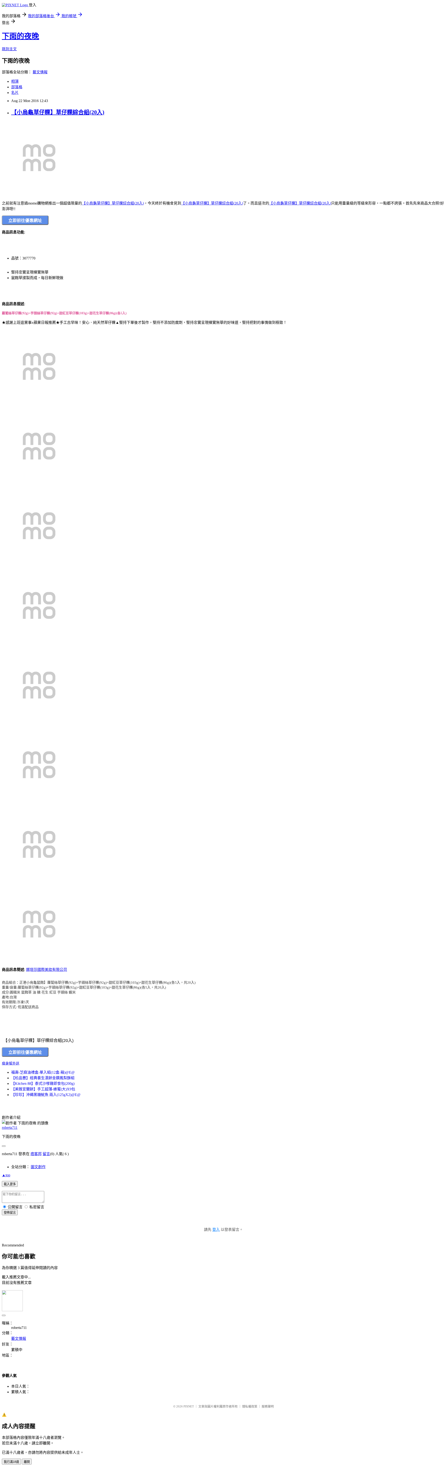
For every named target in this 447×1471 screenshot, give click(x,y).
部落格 (16, 87)
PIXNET (188, 1406)
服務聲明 (268, 1406)
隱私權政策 (249, 1406)
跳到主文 (9, 49)
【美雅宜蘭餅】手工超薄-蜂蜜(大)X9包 (43, 1089)
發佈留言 (10, 1212)
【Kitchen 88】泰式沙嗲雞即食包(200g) (42, 1083)
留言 (46, 1154)
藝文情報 (40, 72)
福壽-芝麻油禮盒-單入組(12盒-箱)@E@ (43, 1072)
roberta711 (9, 1128)
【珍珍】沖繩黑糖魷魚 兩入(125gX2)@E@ (46, 1095)
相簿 (15, 81)
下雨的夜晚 (20, 36)
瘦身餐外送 (10, 1063)
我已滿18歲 (11, 1462)
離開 (27, 1462)
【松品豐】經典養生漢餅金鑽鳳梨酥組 (42, 1078)
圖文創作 (38, 1167)
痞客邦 (36, 1154)
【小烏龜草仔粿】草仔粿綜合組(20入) (57, 112)
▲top (6, 1175)
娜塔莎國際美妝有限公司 (46, 970)
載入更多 (10, 1184)
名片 (15, 93)
